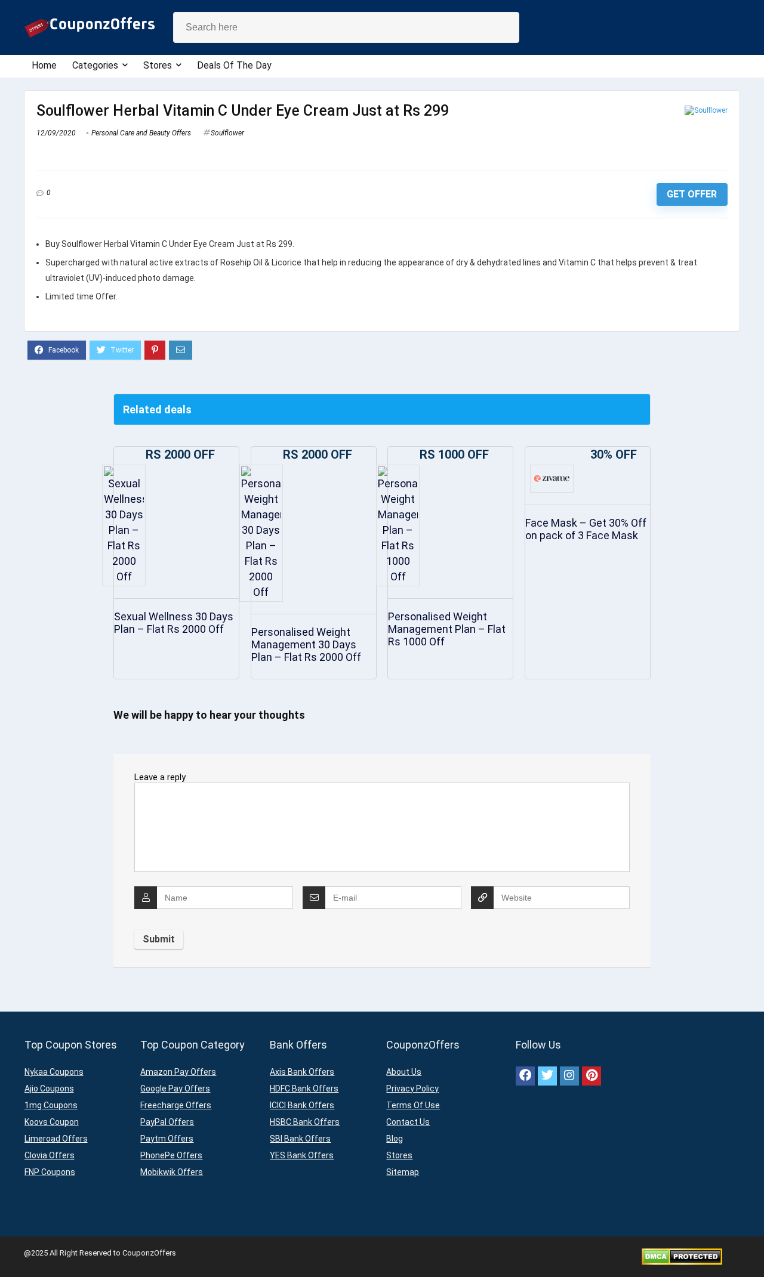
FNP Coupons (49, 1172)
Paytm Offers (166, 1138)
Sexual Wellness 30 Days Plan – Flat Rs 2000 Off (173, 622)
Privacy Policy (412, 1088)
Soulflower (227, 133)
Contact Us (408, 1122)
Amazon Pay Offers (178, 1072)
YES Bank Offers (302, 1155)
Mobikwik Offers (171, 1172)
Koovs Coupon (51, 1122)
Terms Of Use (413, 1105)
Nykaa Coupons (54, 1072)
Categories (95, 65)
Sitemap (402, 1172)
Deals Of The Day (234, 65)
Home (44, 65)
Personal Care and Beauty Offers (141, 133)
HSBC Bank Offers (305, 1122)
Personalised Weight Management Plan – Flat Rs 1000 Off (447, 629)
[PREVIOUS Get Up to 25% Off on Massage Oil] (12, 1247)
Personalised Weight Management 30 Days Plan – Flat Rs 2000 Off (306, 644)
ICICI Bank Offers (302, 1105)
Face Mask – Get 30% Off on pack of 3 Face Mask (585, 529)
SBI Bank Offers (300, 1138)
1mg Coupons (51, 1105)
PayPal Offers (167, 1122)
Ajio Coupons (49, 1088)
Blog (394, 1138)
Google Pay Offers (175, 1088)
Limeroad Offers (56, 1138)
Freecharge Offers (175, 1105)
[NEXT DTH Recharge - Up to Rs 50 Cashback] (752, 1247)
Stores (157, 65)
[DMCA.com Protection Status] (682, 1252)
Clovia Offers (49, 1155)
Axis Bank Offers (302, 1072)
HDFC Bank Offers (304, 1088)
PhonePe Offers (171, 1155)
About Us (403, 1072)
